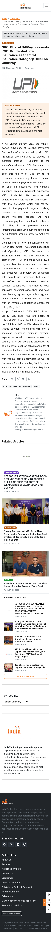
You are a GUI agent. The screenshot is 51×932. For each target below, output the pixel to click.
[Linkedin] (18, 844)
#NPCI (36, 386)
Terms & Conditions (12, 905)
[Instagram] (24, 844)
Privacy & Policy (10, 891)
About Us (6, 859)
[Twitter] (11, 844)
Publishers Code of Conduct (17, 887)
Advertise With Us (11, 868)
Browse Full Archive (12, 913)
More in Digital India (25, 676)
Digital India (15, 18)
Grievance (7, 896)
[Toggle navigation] (46, 5)
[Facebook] (4, 844)
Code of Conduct (11, 882)
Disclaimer (7, 878)
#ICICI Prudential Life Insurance (16, 386)
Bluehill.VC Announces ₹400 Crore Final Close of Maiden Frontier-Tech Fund (25, 585)
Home (4, 18)
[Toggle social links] (44, 902)
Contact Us (8, 873)
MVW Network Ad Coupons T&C (19, 900)
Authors (6, 864)
